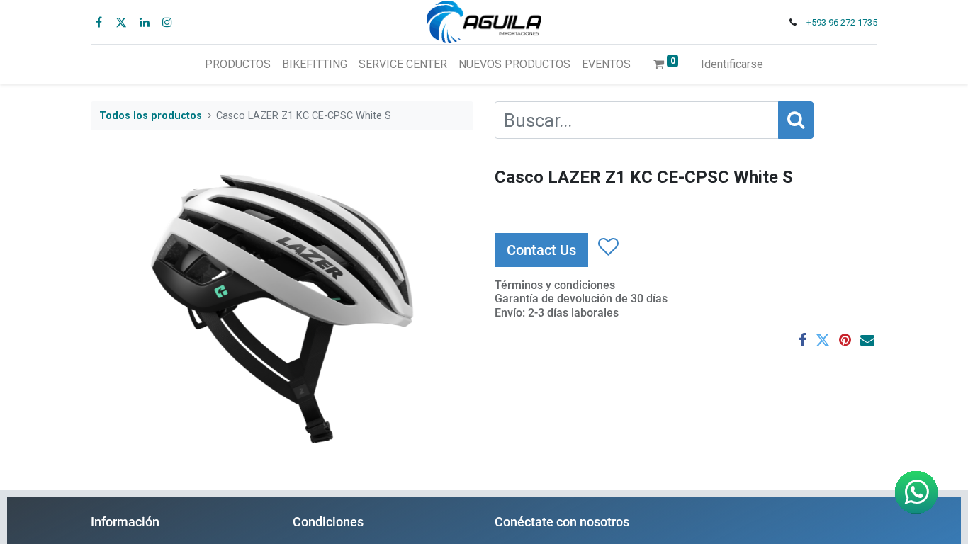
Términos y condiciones (555, 285)
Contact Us (541, 250)
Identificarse (732, 64)
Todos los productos (150, 116)
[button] (607, 247)
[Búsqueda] (796, 120)
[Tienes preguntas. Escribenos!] (916, 492)
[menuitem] (237, 64)
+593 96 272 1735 (841, 22)
